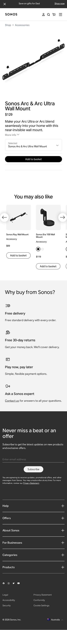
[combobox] (33, 145)
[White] (42, 249)
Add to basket (33, 159)
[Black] (38, 249)
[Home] (11, 14)
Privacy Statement (31, 483)
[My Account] (43, 14)
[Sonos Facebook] (4, 583)
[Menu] (60, 14)
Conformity (39, 600)
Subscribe (33, 469)
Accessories (22, 25)
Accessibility (8, 600)
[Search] (48, 14)
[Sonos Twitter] (14, 583)
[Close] (4, 4)
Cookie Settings (41, 605)
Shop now (60, 3)
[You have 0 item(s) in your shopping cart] (53, 14)
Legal (5, 594)
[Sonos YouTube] (19, 583)
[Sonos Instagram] (9, 583)
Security (6, 605)
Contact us (12, 400)
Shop (8, 25)
